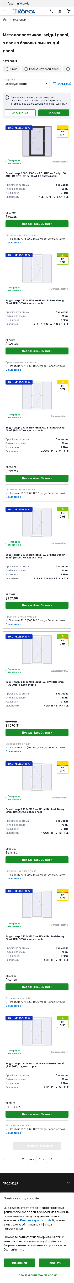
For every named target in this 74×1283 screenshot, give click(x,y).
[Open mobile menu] (5, 11)
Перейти (54, 113)
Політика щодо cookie (35, 1220)
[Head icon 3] (69, 11)
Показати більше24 (40, 1146)
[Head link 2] (52, 11)
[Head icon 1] (60, 11)
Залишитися (20, 113)
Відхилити (19, 1263)
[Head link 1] (24, 11)
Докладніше (13, 242)
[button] (26, 84)
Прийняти (54, 1263)
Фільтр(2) (64, 83)
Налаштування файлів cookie (37, 1275)
